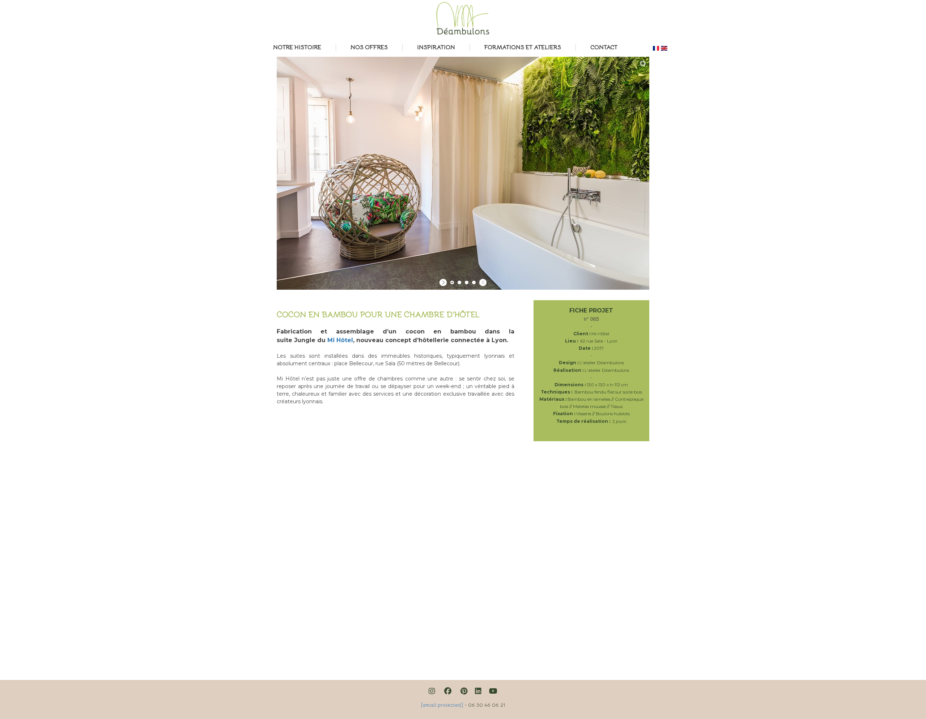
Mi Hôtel (340, 340)
